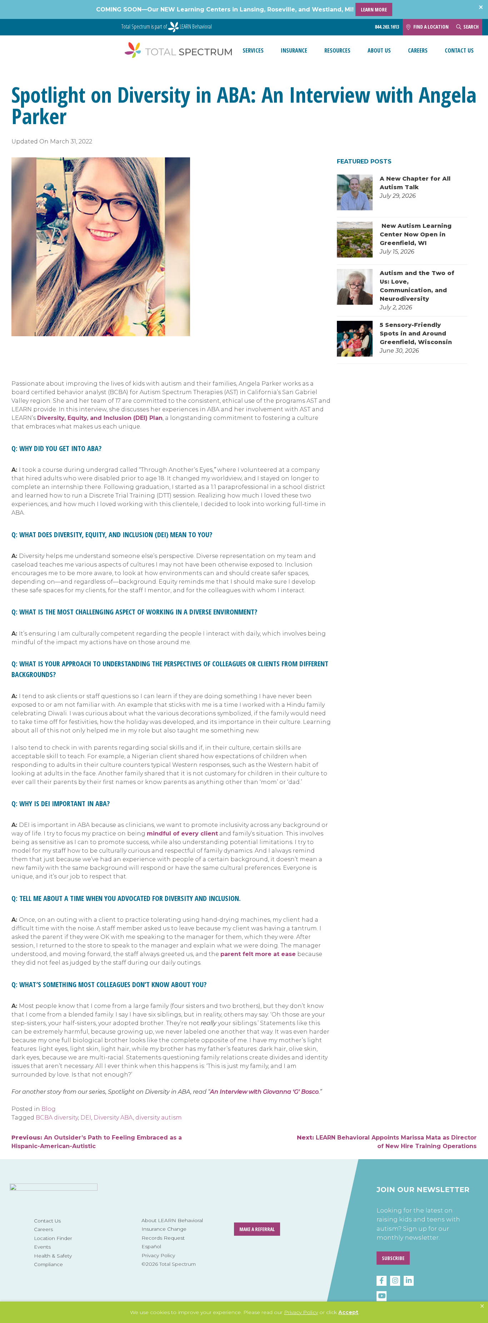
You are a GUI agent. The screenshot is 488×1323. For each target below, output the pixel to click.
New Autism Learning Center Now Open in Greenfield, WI (416, 234)
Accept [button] (348, 1312)
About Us (379, 50)
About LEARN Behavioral (172, 1220)
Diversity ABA (113, 1117)
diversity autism (158, 1117)
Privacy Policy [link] (301, 1312)
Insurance (294, 50)
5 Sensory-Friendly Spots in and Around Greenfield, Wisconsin (417, 334)
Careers (418, 50)
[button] (482, 1306)
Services (253, 50)
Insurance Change (163, 1229)
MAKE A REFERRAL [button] (257, 1229)
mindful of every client (182, 833)
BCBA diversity (57, 1117)
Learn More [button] (374, 9)
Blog (48, 1109)
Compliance (48, 1264)
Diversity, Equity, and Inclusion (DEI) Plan (100, 418)
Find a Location (431, 26)
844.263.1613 (387, 26)
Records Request (163, 1238)
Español (151, 1246)
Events (42, 1247)
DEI (85, 1117)
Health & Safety (53, 1256)
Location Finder (53, 1238)
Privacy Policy (158, 1255)
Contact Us (459, 50)
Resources (337, 50)
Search (471, 26)
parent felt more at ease (258, 954)
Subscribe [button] (393, 1258)
